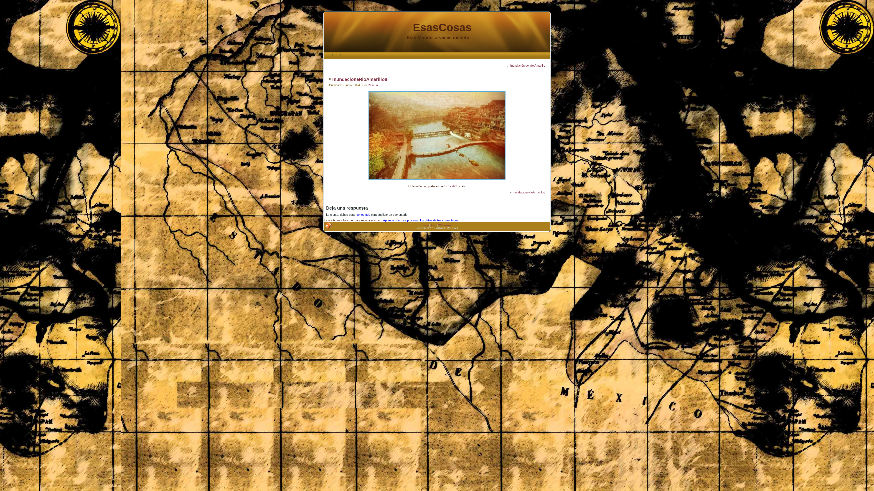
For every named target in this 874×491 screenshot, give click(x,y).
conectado (363, 214)
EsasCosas (442, 27)
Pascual (373, 85)
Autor (433, 225)
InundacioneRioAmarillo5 (529, 192)
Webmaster (444, 225)
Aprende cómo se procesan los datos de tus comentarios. (421, 220)
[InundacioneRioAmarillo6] (437, 180)
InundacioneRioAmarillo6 (359, 79)
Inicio (426, 225)
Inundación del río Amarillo (525, 65)
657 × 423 (450, 186)
